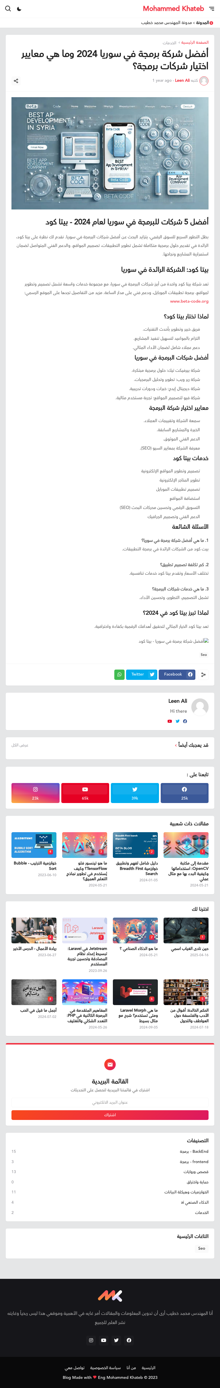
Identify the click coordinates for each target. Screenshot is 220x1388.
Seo (204, 655)
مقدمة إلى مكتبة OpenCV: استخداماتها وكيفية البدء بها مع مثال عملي (188, 871)
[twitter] (178, 721)
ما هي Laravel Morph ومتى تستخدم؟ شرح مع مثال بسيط (138, 1016)
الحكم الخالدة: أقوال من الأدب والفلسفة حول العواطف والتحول (189, 1016)
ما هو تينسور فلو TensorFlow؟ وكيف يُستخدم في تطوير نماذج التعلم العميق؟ (86, 871)
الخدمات (170, 43)
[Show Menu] (212, 9)
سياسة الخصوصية (105, 1368)
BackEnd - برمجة (110, 1152)
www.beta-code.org (189, 301)
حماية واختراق (110, 1182)
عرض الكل (19, 745)
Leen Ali (177, 701)
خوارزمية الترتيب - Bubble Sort (35, 866)
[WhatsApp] (119, 675)
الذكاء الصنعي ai (110, 1202)
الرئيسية (148, 1368)
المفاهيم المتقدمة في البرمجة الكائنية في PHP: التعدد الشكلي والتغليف (87, 1016)
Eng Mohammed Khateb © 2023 (128, 1378)
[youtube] (170, 721)
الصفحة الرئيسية (195, 43)
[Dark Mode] (19, 9)
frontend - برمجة (110, 1162)
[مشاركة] (16, 80)
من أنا (131, 1368)
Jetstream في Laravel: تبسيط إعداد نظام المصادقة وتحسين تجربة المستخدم (87, 956)
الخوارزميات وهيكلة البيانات (110, 1192)
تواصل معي (75, 1368)
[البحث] (7, 9)
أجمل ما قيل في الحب (38, 1010)
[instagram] (91, 1340)
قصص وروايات (110, 1172)
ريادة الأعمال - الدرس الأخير (34, 948)
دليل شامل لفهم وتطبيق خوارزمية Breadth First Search (137, 868)
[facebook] (185, 721)
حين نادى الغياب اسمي (190, 948)
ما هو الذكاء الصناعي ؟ (139, 948)
